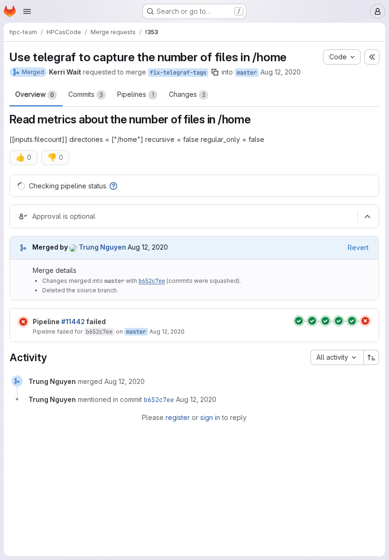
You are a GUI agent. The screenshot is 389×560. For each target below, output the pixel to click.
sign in (210, 417)
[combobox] (336, 357)
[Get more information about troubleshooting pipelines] (113, 186)
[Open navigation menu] (27, 11)
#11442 (73, 321)
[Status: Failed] (23, 321)
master (247, 72)
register (178, 417)
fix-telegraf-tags (178, 72)
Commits (85, 94)
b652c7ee (152, 281)
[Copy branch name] (215, 72)
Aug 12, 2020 (280, 72)
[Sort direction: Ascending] (371, 357)
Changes (187, 94)
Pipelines (135, 94)
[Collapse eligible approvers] (367, 216)
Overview (34, 94)
